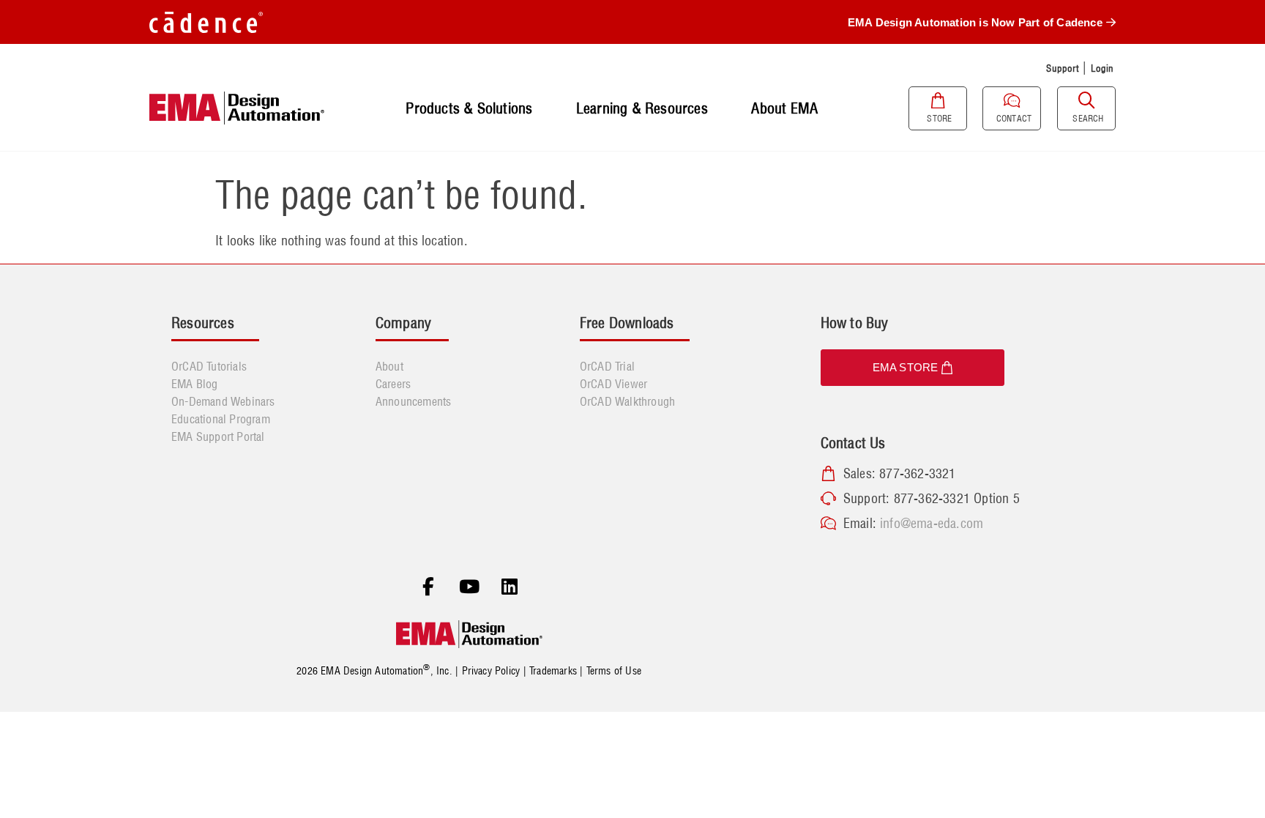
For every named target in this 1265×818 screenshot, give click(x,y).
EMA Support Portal (218, 436)
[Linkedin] (509, 587)
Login (1102, 68)
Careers (393, 383)
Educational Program (220, 419)
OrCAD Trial (607, 366)
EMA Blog (194, 383)
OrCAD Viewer (613, 383)
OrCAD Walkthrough (627, 401)
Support (1062, 68)
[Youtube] (469, 587)
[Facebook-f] (428, 587)
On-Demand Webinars (223, 401)
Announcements (414, 401)
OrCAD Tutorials (209, 366)
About (389, 366)
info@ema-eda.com (931, 523)
